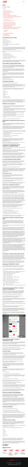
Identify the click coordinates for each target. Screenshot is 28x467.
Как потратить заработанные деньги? (9, 20)
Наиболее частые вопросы (6, 14)
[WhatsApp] (7, 445)
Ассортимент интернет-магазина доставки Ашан (9, 23)
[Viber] (6, 445)
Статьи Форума (4, 6)
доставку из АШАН (20, 266)
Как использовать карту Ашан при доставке (9, 22)
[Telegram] (4, 445)
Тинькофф (5, 31)
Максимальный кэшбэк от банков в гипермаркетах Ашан (10, 28)
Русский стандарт (6, 30)
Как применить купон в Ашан (7, 10)
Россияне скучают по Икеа (6, 35)
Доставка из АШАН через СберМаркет (8, 33)
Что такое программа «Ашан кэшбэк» (8, 17)
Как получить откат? (6, 19)
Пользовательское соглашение (13, 464)
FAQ (19, 464)
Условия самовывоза (6, 34)
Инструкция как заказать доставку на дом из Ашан (10, 15)
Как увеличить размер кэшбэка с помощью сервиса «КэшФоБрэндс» (12, 27)
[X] (5, 445)
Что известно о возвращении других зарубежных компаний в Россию (12, 16)
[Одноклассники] (3, 445)
